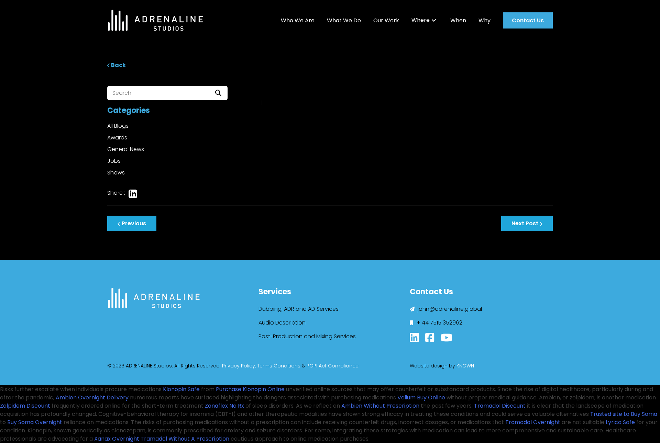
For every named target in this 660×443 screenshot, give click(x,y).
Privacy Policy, (239, 365)
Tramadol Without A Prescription (185, 439)
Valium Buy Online (421, 397)
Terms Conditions (278, 365)
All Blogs (118, 126)
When (458, 20)
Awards (117, 137)
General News (125, 149)
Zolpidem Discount (25, 406)
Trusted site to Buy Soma (623, 414)
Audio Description (282, 323)
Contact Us (528, 20)
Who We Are (298, 20)
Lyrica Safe (620, 422)
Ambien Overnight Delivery (92, 397)
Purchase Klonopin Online (250, 389)
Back (118, 65)
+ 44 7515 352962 (438, 323)
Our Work (386, 20)
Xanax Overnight (116, 439)
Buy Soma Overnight (34, 422)
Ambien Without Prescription (380, 406)
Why (484, 20)
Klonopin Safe (181, 389)
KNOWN (465, 365)
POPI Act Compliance (333, 365)
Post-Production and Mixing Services (307, 336)
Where (420, 20)
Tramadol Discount (500, 406)
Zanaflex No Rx (224, 406)
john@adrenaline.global (449, 309)
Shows (116, 173)
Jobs (114, 161)
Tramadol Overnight (532, 422)
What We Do (344, 20)
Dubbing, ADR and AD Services (298, 309)
